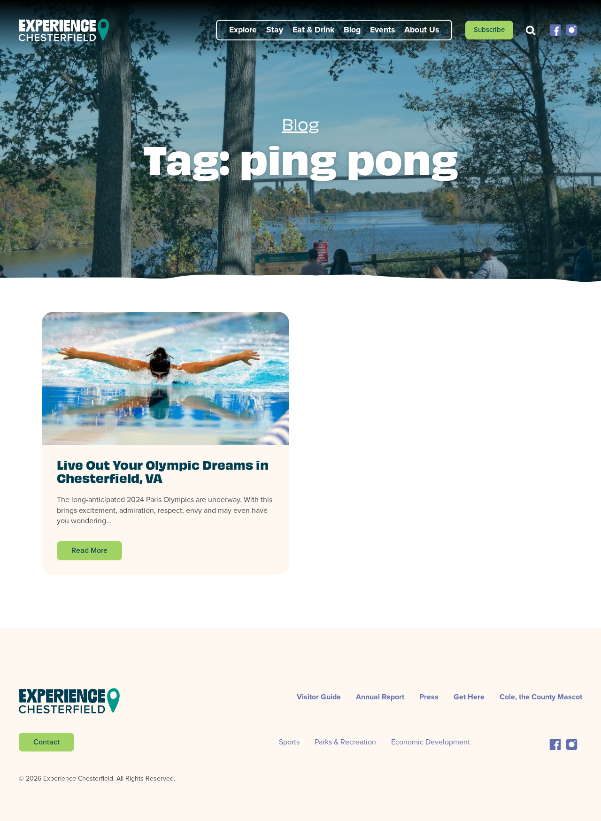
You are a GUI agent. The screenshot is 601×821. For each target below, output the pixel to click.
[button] (555, 29)
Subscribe (489, 29)
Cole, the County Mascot (541, 696)
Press (429, 696)
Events (382, 29)
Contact (46, 741)
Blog (352, 29)
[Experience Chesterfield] (69, 30)
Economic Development (430, 741)
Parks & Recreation (345, 741)
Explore (243, 29)
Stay (274, 29)
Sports (289, 741)
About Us (421, 29)
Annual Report (380, 696)
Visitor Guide (319, 696)
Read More (89, 550)
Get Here (469, 696)
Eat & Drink (313, 29)
